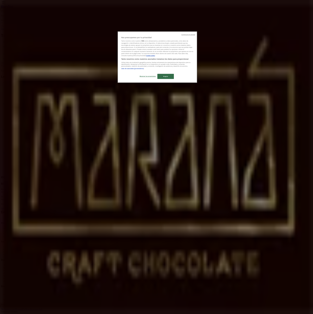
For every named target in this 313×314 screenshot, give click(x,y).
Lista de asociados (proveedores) (132, 68)
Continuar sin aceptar (188, 34)
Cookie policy (150, 55)
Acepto (165, 76)
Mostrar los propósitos (148, 76)
